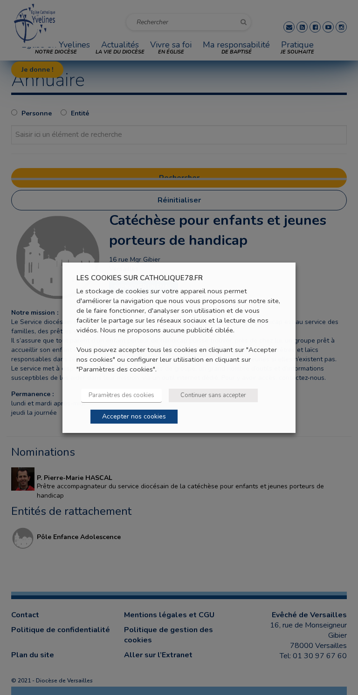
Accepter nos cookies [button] (134, 416)
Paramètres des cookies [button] (121, 395)
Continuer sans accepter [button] (213, 395)
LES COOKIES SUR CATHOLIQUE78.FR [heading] (139, 278)
